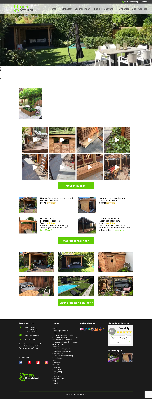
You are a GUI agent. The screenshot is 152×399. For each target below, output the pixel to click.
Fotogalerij (101, 8)
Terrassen (57, 376)
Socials (54, 360)
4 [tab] (0, 74)
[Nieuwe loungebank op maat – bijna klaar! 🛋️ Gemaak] (90, 167)
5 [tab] (0, 77)
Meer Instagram (76, 185)
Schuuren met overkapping (63, 356)
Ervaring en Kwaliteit (61, 330)
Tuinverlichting (125, 8)
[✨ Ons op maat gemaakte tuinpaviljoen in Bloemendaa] (62, 140)
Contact (142, 8)
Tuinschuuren (58, 353)
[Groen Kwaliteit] (23, 9)
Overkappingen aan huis (62, 351)
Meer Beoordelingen (76, 241)
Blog (134, 8)
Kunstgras (57, 374)
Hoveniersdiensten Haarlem (64, 335)
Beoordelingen (82, 8)
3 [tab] (0, 72)
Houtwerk (57, 369)
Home (54, 328)
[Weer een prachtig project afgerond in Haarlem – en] (35, 140)
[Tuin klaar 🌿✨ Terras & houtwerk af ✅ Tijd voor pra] (35, 167)
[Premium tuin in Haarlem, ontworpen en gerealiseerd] (117, 140)
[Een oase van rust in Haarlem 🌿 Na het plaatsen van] (117, 167)
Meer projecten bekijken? (76, 302)
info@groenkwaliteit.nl (32, 335)
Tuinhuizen (56, 346)
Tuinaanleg (56, 367)
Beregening (58, 371)
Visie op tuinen (59, 333)
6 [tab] (0, 79)
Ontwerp (108, 8)
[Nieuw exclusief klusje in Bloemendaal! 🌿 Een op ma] (90, 140)
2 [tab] (0, 70)
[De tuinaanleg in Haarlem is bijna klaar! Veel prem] (62, 167)
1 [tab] (0, 68)
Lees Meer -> (46, 230)
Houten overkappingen (62, 349)
